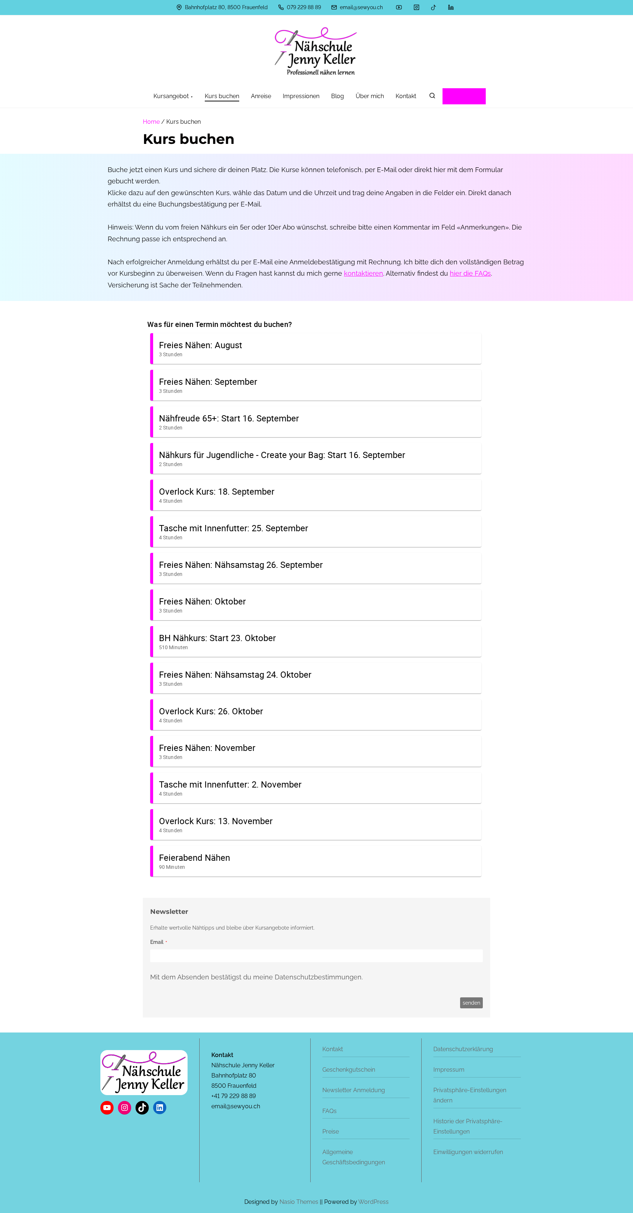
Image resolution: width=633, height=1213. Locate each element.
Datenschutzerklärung (463, 1049)
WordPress (373, 1201)
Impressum (448, 1069)
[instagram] (416, 7)
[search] (432, 97)
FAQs (329, 1111)
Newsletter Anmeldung (353, 1090)
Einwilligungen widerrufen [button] (468, 1152)
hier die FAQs (470, 273)
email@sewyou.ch (360, 7)
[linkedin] (451, 7)
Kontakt (332, 1049)
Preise (330, 1131)
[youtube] (399, 7)
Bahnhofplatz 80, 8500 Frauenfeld (226, 7)
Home (151, 121)
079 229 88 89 (303, 7)
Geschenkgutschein (348, 1069)
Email (156, 942)
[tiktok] (434, 7)
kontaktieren (363, 273)
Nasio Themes (300, 1201)
